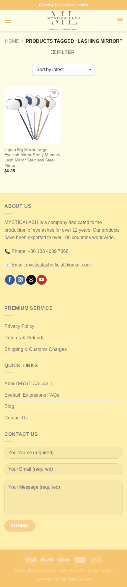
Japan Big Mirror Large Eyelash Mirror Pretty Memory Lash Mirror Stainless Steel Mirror (32, 158)
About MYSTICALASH (28, 383)
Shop (107, 570)
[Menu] (8, 20)
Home (12, 41)
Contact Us (16, 417)
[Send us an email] (31, 280)
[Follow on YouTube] (42, 280)
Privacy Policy (19, 326)
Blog (9, 406)
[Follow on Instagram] (20, 280)
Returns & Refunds (24, 337)
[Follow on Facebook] (10, 280)
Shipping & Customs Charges (35, 349)
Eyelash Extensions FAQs (31, 395)
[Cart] (120, 20)
